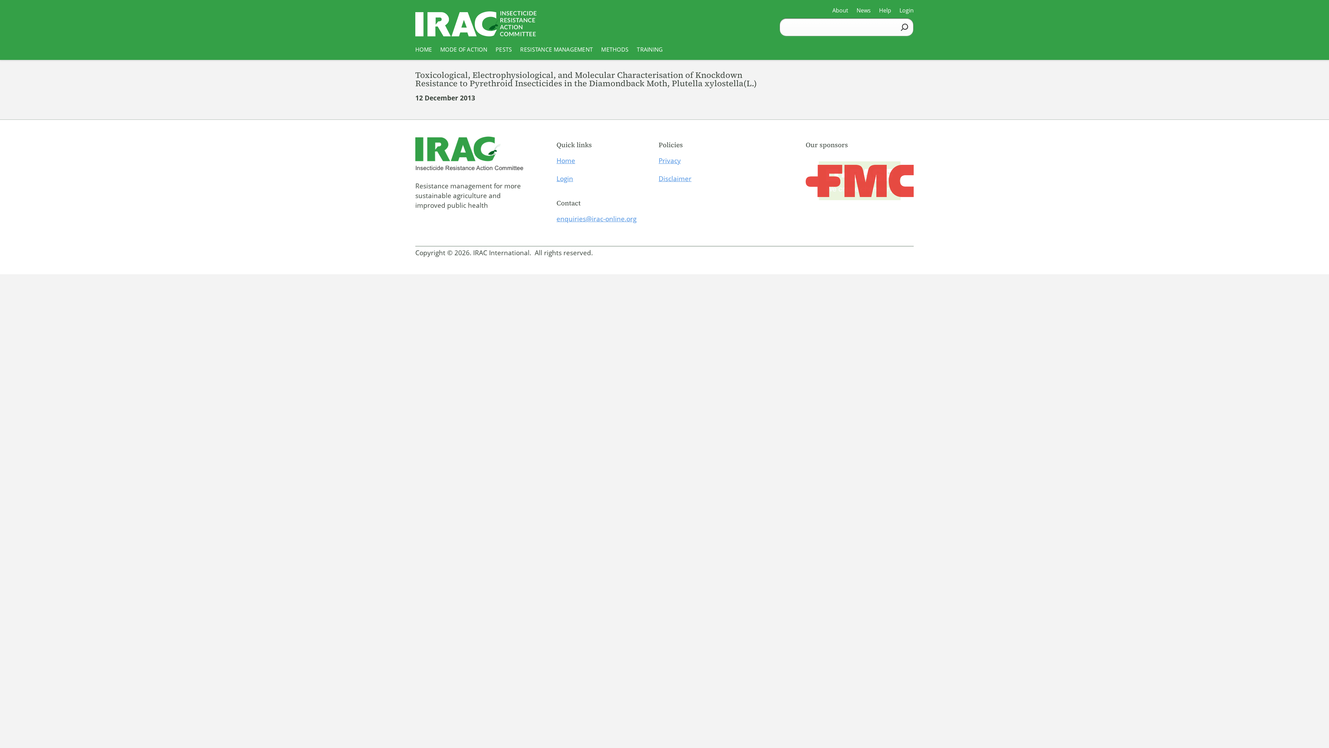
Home (566, 160)
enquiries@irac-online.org (596, 218)
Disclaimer (675, 178)
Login (565, 178)
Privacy (670, 160)
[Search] (904, 27)
